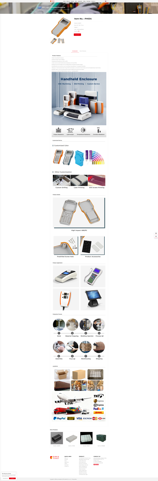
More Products (83, 51)
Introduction (75, 51)
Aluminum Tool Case (83, 463)
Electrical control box (83, 473)
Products (72, 1)
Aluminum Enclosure (83, 467)
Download (88, 1)
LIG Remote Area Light (83, 474)
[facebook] (96, 464)
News (76, 1)
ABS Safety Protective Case (84, 459)
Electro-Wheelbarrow (83, 466)
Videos (84, 1)
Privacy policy (74, 479)
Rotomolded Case (82, 462)
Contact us (93, 1)
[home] (52, 1)
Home (64, 1)
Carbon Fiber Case (82, 460)
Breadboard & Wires (82, 471)
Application (80, 1)
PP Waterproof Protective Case (84, 458)
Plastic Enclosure (59, 9)
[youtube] (94, 464)
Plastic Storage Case (83, 470)
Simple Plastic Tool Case (83, 464)
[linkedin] (98, 464)
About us (68, 1)
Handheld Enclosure (66, 9)
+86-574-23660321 (98, 461)
